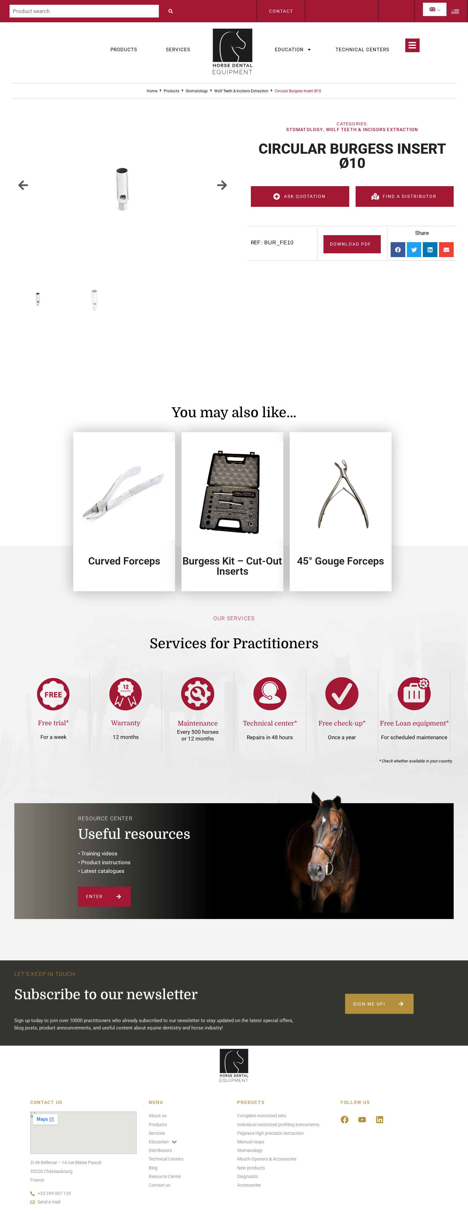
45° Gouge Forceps (340, 561)
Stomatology (197, 91)
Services (178, 50)
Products (123, 50)
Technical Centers (362, 50)
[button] (23, 185)
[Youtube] (362, 1119)
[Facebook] (345, 1119)
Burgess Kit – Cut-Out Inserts (232, 566)
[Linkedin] (380, 1119)
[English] (432, 9)
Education (289, 50)
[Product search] (84, 11)
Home (152, 91)
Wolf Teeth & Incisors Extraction (241, 91)
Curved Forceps (124, 561)
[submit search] (172, 11)
